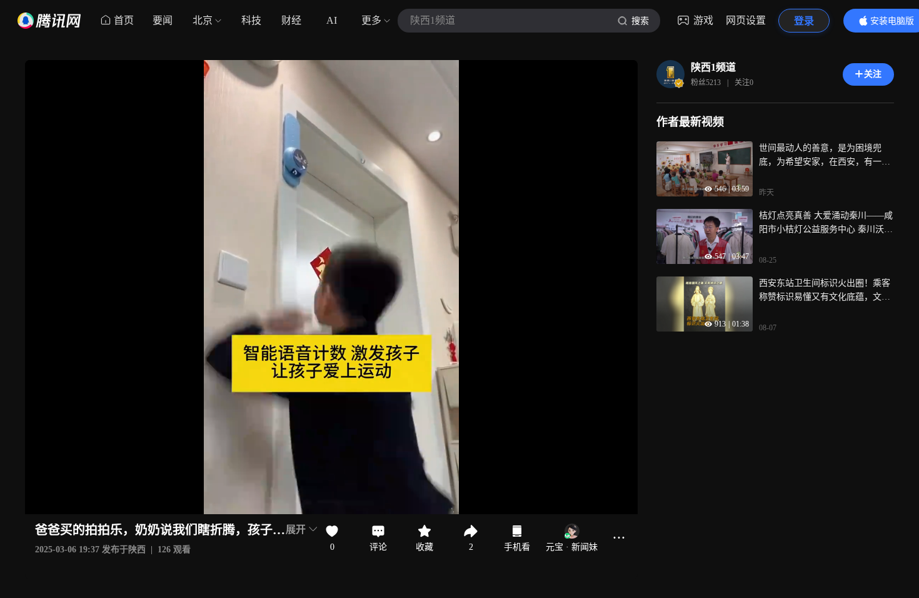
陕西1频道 (713, 67)
